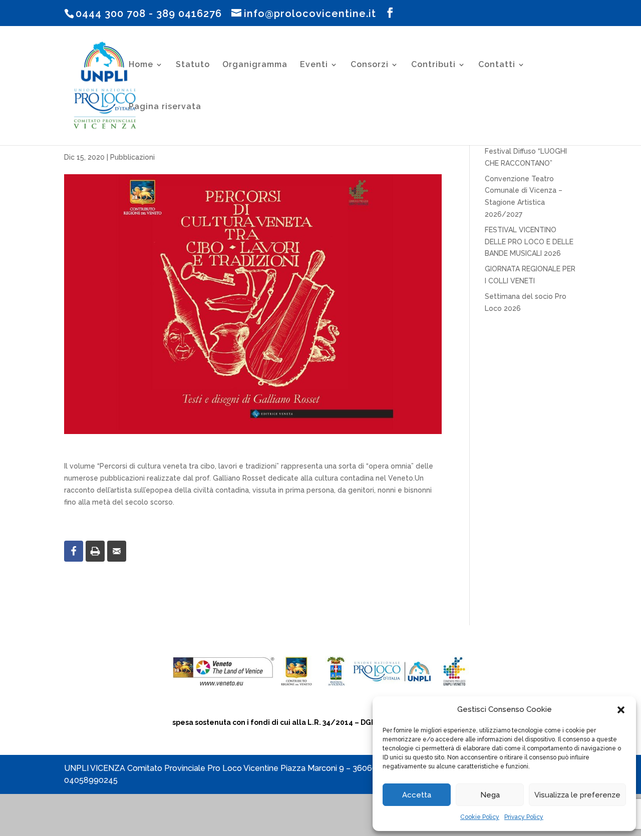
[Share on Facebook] (73, 551)
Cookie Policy (479, 816)
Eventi (314, 65)
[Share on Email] (116, 551)
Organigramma (254, 65)
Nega (490, 794)
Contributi (433, 65)
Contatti (496, 65)
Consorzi (370, 65)
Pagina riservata (165, 107)
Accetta (416, 794)
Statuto (193, 65)
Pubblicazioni (132, 157)
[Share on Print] (95, 551)
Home (141, 65)
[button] (621, 710)
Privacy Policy (523, 816)
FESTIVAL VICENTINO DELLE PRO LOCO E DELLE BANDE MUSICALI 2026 (529, 242)
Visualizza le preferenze (577, 794)
